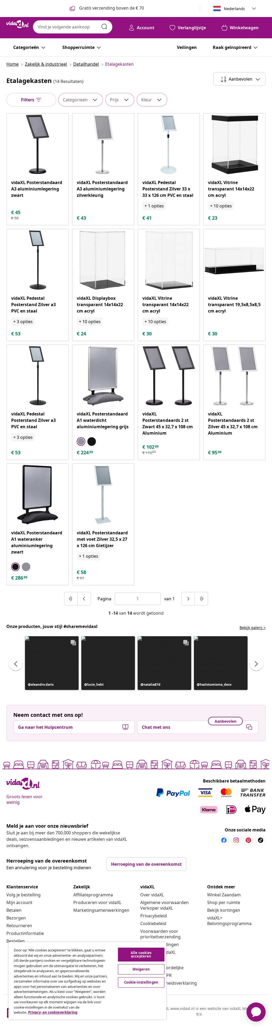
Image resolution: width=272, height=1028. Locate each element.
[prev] (84, 598)
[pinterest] (248, 840)
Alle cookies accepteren (141, 954)
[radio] (81, 441)
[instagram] (236, 840)
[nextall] (201, 598)
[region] (87, 980)
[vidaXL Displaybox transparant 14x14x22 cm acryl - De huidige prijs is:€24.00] (103, 260)
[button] (52, 663)
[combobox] (72, 27)
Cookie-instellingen (141, 982)
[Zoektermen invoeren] (104, 26)
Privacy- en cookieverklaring (52, 1012)
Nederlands (234, 8)
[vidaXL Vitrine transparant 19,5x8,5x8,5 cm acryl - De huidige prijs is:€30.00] (234, 260)
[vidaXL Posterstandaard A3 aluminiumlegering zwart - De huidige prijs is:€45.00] (37, 144)
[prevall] (71, 598)
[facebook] (224, 840)
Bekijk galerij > (253, 627)
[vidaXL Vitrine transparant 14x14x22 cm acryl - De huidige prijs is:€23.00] (234, 144)
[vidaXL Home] (17, 24)
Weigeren (141, 969)
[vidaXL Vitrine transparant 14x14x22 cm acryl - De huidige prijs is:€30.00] (168, 260)
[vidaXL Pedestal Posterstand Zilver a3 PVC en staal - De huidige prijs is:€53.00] (37, 260)
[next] (188, 598)
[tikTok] (260, 840)
